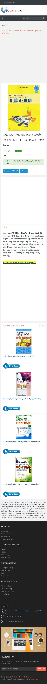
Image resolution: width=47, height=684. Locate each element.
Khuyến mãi (4, 576)
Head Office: (9, 611)
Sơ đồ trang (5, 555)
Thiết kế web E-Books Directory (22, 677)
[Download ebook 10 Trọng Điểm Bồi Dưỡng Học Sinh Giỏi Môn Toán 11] (24, 469)
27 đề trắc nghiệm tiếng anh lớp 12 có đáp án (18, 356)
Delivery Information (7, 534)
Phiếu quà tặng (5, 557)
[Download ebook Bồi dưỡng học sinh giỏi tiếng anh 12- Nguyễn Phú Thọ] (24, 384)
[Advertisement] (23, 59)
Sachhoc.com (33, 679)
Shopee (15, 171)
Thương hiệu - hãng (7, 568)
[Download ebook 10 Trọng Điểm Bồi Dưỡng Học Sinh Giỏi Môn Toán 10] (24, 427)
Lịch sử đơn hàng (6, 589)
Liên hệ (3, 549)
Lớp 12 (18, 151)
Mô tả (5, 227)
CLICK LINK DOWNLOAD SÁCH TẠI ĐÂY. (19, 262)
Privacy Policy (5, 536)
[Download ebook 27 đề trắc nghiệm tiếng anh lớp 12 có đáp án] (24, 341)
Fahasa (7, 171)
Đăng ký (41, 669)
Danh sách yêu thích (7, 591)
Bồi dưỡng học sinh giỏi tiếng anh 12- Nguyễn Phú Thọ (22, 399)
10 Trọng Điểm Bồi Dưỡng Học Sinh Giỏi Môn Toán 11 (21, 484)
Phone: (7, 616)
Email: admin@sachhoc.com (14, 621)
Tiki (23, 171)
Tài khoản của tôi (6, 586)
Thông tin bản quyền (7, 539)
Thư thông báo (5, 594)
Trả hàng (3, 552)
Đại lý (2, 573)
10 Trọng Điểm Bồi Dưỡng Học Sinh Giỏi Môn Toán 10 (21, 441)
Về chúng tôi (5, 531)
